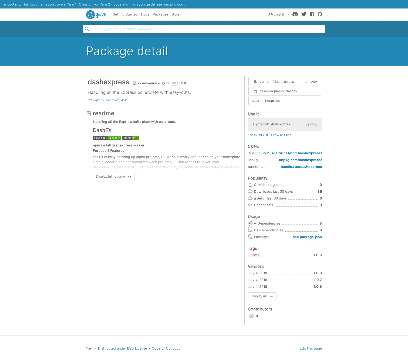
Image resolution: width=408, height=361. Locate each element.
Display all (259, 296)
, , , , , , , (267, 223)
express (98, 100)
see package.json (307, 237)
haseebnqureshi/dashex (278, 91)
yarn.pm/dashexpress (276, 81)
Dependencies (269, 223)
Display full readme (110, 176)
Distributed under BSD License (122, 348)
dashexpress (269, 100)
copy (314, 81)
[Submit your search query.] (87, 28)
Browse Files (281, 135)
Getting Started (125, 14)
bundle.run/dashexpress (301, 166)
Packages (160, 14)
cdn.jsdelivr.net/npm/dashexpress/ (292, 153)
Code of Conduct (166, 348)
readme (103, 113)
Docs (145, 14)
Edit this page (311, 348)
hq (256, 316)
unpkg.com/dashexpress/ (300, 160)
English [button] (279, 14)
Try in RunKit (258, 135)
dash (124, 100)
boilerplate (112, 100)
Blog (175, 14)
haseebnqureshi (149, 83)
